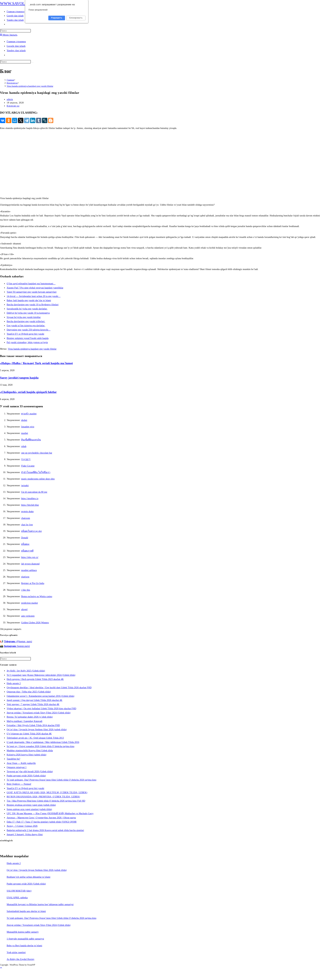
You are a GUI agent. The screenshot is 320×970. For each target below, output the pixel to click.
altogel (24, 609)
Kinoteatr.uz (13, 106)
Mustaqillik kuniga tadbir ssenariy (23, 932)
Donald (24, 537)
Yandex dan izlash (16, 50)
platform (25, 577)
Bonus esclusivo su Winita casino (36, 596)
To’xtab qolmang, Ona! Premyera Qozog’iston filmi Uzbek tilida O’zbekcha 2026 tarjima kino (51, 780)
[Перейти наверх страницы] (1, 968)
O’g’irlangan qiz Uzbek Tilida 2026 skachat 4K (29, 733)
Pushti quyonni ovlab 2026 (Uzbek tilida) (26, 775)
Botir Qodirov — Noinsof (19, 784)
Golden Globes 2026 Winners (35, 622)
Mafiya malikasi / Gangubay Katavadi (24, 721)
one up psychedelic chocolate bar (36, 453)
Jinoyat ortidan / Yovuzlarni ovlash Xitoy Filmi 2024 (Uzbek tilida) (38, 712)
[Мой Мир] (14, 120)
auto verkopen (27, 616)
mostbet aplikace (29, 570)
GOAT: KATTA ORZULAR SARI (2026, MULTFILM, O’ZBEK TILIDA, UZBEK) (47, 792)
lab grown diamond (30, 564)
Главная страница (16, 41)
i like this (25, 590)
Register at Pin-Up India (32, 583)
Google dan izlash (16, 46)
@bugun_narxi (18, 641)
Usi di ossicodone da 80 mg (34, 492)
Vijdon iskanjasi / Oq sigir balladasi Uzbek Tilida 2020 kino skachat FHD (41, 708)
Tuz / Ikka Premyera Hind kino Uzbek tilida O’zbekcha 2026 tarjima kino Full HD (46, 801)
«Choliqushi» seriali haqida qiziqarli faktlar (28, 392)
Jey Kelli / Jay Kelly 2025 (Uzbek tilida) (26, 670)
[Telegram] (26, 120)
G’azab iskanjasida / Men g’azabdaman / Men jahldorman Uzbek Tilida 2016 (43, 742)
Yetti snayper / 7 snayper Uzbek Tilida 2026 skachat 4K (33, 704)
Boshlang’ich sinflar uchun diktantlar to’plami (28, 877)
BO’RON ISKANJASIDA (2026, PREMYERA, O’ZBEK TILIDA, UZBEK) (43, 796)
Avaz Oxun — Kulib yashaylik (21, 763)
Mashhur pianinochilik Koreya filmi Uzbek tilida (30, 750)
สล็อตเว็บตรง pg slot (31, 531)
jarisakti (25, 485)
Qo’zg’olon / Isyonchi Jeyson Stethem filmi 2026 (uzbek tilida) (37, 729)
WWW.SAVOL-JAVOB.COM (24, 3)
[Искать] (33, 62)
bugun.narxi (17, 646)
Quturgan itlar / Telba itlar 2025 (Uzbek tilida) (29, 691)
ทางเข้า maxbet (28, 413)
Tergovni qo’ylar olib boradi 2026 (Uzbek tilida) (30, 771)
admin (10, 99)
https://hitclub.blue (30, 505)
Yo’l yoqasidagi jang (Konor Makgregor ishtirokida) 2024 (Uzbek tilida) (41, 675)
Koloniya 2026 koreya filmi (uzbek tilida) (26, 754)
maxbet (24, 433)
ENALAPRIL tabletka (17, 897)
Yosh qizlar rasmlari (16, 952)
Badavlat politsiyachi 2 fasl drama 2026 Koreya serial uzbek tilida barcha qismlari (45, 830)
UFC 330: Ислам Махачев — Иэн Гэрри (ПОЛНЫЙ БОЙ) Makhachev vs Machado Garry (50, 813)
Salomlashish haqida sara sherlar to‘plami (26, 911)
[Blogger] (50, 120)
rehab (23, 446)
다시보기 (25, 459)
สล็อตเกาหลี (27, 551)
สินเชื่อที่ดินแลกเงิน (31, 439)
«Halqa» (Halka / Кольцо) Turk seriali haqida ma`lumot (36, 363)
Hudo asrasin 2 (14, 683)
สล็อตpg (25, 544)
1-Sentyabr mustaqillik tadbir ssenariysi (25, 939)
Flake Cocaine (27, 466)
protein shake (27, 511)
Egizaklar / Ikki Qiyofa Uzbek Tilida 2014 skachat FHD (33, 725)
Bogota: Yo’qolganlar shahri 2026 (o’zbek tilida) (30, 717)
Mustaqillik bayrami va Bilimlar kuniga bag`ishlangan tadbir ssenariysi (40, 904)
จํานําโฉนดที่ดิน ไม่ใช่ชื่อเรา (35, 472)
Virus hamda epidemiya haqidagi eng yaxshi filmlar (30, 86)
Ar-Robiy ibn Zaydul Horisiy (20, 959)
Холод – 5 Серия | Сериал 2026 (22, 826)
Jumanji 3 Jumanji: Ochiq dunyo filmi (25, 834)
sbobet (24, 420)
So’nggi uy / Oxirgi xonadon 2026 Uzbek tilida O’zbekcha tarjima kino (40, 746)
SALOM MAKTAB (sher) (19, 891)
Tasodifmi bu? (13, 759)
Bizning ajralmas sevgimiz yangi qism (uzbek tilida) (31, 805)
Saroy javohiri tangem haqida (19, 377)
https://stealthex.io (29, 498)
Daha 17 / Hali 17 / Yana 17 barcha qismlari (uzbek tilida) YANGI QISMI (41, 822)
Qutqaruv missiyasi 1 (16, 767)
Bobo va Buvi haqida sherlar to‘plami (24, 945)
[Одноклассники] (8, 120)
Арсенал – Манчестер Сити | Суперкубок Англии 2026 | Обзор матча (41, 817)
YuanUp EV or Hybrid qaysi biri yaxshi (25, 788)
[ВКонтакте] (2, 120)
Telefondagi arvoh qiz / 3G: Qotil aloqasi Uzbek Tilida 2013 (35, 738)
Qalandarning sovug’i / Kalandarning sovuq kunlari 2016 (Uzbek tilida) (40, 696)
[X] (20, 120)
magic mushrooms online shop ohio (38, 479)
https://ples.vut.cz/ (29, 557)
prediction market (29, 603)
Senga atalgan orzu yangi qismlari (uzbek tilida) (29, 809)
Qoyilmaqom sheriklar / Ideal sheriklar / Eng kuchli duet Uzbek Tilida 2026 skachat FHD (49, 687)
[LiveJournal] (44, 120)
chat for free (27, 524)
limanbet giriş (27, 426)
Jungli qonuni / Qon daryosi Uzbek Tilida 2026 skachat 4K (34, 700)
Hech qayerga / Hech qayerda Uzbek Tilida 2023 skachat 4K (35, 679)
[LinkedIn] (32, 120)
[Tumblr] (38, 120)
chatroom (25, 518)
